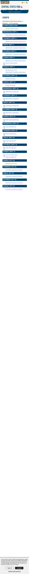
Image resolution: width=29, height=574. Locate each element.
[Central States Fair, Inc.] (12, 7)
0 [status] (24, 2)
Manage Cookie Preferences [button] (14, 571)
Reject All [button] (10, 568)
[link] (5, 2)
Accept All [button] (19, 568)
